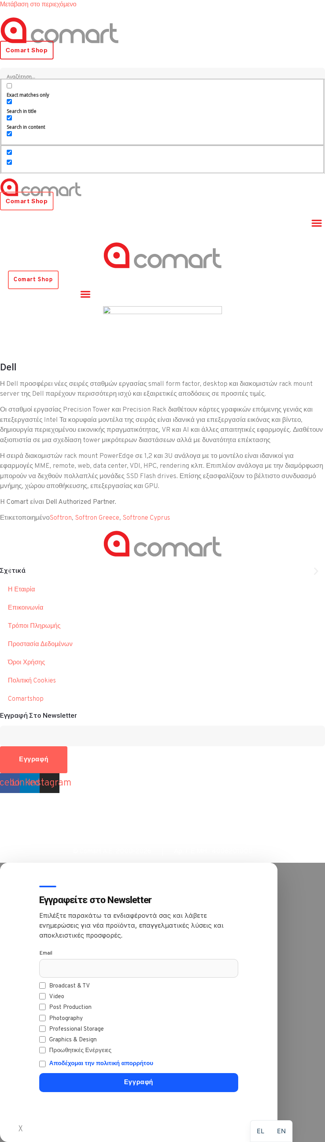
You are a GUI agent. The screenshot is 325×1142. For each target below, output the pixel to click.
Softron (61, 518)
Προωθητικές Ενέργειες (80, 1050)
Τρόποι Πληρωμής (34, 626)
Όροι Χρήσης (26, 663)
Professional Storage (76, 1029)
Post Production (70, 1007)
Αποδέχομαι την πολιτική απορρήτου (101, 1064)
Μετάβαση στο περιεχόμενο (38, 5)
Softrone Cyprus (146, 518)
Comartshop (26, 699)
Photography (66, 1018)
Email (45, 953)
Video (56, 997)
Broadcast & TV (69, 986)
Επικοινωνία (25, 608)
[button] (316, 223)
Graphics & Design (73, 1040)
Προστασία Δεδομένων (40, 644)
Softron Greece (97, 518)
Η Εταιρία (21, 590)
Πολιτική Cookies (32, 681)
